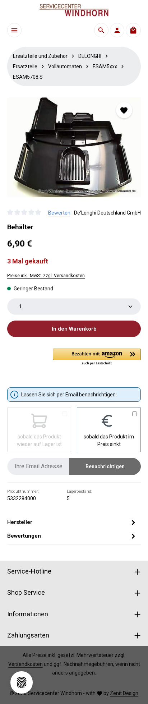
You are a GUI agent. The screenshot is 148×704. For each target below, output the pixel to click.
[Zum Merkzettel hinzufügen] (124, 110)
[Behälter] (74, 147)
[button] (97, 357)
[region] (74, 147)
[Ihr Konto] (117, 30)
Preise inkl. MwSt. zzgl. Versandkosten (46, 275)
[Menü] (14, 30)
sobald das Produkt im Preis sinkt (109, 440)
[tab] (72, 522)
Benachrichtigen (105, 466)
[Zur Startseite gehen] (74, 10)
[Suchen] (101, 30)
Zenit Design (124, 693)
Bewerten (59, 213)
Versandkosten (25, 664)
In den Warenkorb (74, 329)
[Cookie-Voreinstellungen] (21, 682)
